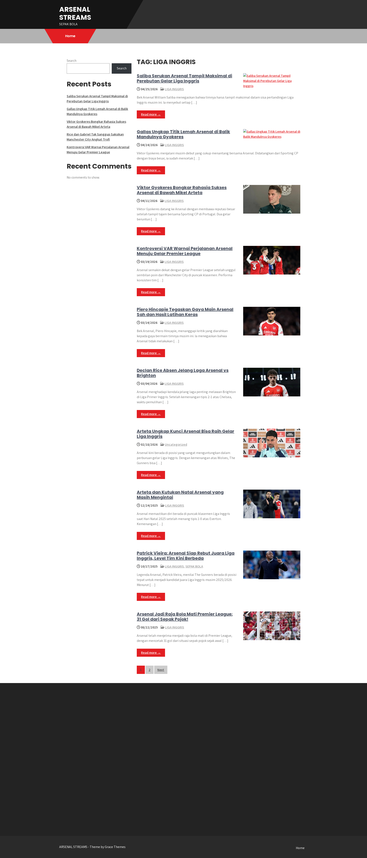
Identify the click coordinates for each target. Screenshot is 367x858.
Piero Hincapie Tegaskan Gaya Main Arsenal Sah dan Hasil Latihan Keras (185, 311)
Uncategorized (176, 444)
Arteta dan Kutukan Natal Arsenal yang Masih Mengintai (180, 494)
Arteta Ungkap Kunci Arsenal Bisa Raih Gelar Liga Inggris (185, 433)
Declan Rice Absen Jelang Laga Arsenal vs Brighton (183, 372)
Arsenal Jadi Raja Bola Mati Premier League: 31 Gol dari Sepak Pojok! (185, 616)
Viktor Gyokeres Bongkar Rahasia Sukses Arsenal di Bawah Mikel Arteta (182, 190)
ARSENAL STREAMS (75, 13)
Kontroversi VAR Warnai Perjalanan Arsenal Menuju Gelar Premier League (185, 250)
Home (70, 36)
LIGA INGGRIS (174, 89)
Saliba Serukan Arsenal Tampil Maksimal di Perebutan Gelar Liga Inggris (184, 78)
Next (160, 670)
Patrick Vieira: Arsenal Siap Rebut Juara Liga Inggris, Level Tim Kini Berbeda (185, 555)
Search (71, 60)
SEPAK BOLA (194, 566)
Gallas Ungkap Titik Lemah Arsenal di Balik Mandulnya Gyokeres (183, 134)
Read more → (151, 114)
